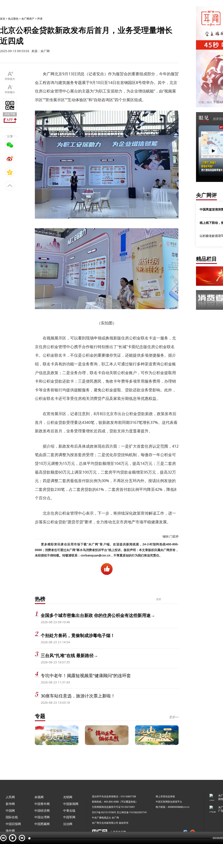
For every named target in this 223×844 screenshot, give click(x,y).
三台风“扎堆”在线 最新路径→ (69, 655)
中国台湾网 (42, 817)
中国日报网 (13, 824)
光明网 (67, 797)
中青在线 (69, 810)
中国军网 (69, 817)
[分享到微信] (10, 145)
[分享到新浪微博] (10, 158)
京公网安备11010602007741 (132, 812)
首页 (2, 19)
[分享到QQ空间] (10, 172)
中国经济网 (42, 810)
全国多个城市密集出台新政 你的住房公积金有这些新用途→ (98, 615)
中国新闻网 (70, 804)
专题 (40, 715)
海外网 (10, 831)
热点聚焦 (13, 19)
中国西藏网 (42, 824)
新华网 (10, 804)
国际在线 (12, 817)
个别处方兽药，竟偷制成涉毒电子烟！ (78, 635)
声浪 (39, 19)
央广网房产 (27, 19)
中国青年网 (42, 804)
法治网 (67, 824)
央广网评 (206, 195)
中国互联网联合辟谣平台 (169, 801)
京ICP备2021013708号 (104, 812)
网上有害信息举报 (165, 796)
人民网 (10, 797)
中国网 (10, 810)
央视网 (39, 797)
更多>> (174, 717)
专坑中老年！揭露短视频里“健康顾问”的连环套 (86, 675)
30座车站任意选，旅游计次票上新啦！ (78, 696)
